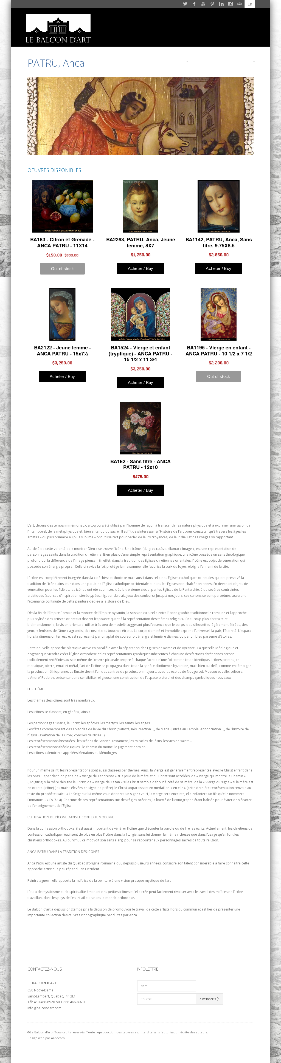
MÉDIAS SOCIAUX (210, 61)
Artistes (54, 61)
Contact (240, 61)
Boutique (150, 61)
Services (174, 61)
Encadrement (88, 61)
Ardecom (58, 1038)
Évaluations (122, 61)
